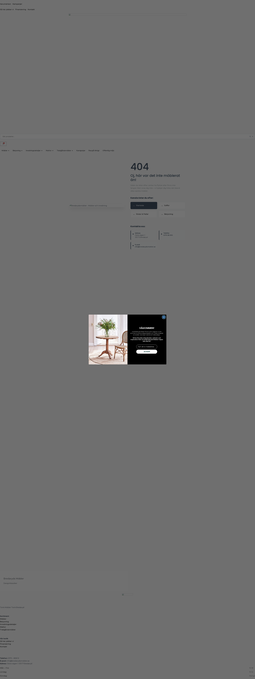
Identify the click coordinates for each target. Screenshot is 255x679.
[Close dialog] (164, 317)
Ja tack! (147, 352)
